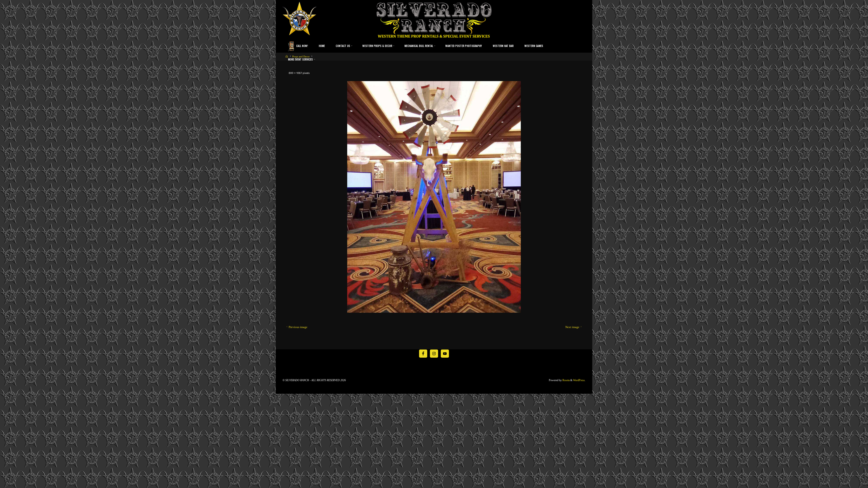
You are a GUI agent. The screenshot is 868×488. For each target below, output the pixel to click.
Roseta (566, 380)
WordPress (579, 380)
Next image (572, 327)
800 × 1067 (296, 73)
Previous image (298, 327)
